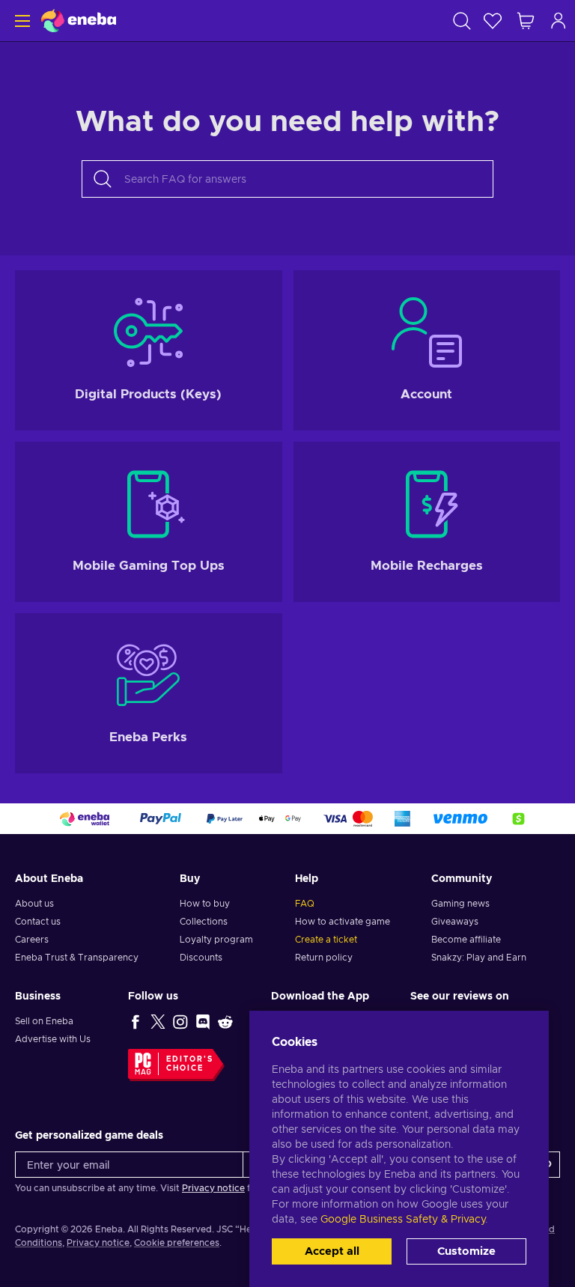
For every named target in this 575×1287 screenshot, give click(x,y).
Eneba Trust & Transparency (77, 957)
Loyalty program (216, 939)
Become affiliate (466, 939)
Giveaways (454, 921)
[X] (157, 1021)
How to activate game (342, 921)
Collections (204, 921)
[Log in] (558, 20)
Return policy (324, 957)
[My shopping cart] (525, 20)
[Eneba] (78, 20)
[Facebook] (135, 1021)
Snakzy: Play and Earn (478, 957)
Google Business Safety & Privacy (402, 1219)
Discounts (201, 957)
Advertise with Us (53, 1039)
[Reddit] (225, 1021)
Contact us (38, 921)
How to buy (205, 903)
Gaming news (460, 903)
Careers (32, 939)
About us (34, 903)
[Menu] (20, 20)
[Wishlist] (492, 20)
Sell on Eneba (44, 1021)
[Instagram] (180, 1021)
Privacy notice (213, 1188)
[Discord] (202, 1021)
